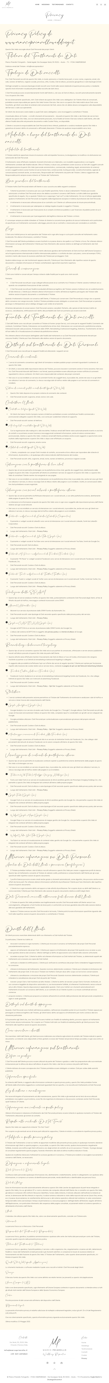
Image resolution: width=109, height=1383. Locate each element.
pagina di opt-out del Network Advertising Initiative (83, 666)
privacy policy (52, 632)
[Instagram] (97, 4)
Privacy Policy (42, 531)
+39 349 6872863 (19, 1354)
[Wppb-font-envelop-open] (105, 4)
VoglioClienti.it (95, 1377)
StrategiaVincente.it (54, 1380)
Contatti (69, 4)
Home (37, 4)
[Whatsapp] (101, 4)
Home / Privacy (54, 20)
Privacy (84, 1358)
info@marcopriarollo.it (16, 1350)
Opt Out (52, 686)
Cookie (84, 1355)
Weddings (45, 4)
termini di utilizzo (68, 632)
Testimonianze (58, 4)
